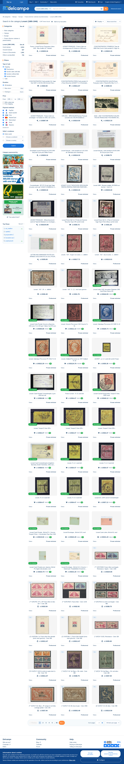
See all (22, 26)
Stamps (6, 33)
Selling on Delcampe (76, 746)
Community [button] (43, 2)
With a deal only (9, 102)
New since (8, 88)
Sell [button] (36, 2)
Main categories (9, 30)
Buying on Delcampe (76, 744)
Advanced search (116, 8)
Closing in (7, 92)
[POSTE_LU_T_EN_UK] (13, 207)
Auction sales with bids (13, 71)
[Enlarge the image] (42, 35)
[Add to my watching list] (54, 27)
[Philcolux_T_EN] (13, 161)
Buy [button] (31, 2)
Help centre (73, 742)
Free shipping (9, 104)
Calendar (39, 744)
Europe (6, 36)
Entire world (8, 134)
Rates (4, 746)
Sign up (9, 2)
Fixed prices (10, 69)
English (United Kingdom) (112, 2)
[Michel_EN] (13, 176)
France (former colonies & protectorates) (11, 39)
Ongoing (7, 67)
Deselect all (6, 127)
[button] (101, 9)
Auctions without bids (12, 74)
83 (56, 723)
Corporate (6, 744)
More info (72, 760)
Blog (37, 742)
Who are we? (7, 742)
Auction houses (11, 76)
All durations (8, 85)
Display (99, 21)
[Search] (105, 9)
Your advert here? (14, 217)
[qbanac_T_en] (13, 191)
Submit (13, 145)
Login (21, 2)
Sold (6, 78)
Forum (38, 746)
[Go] (102, 723)
